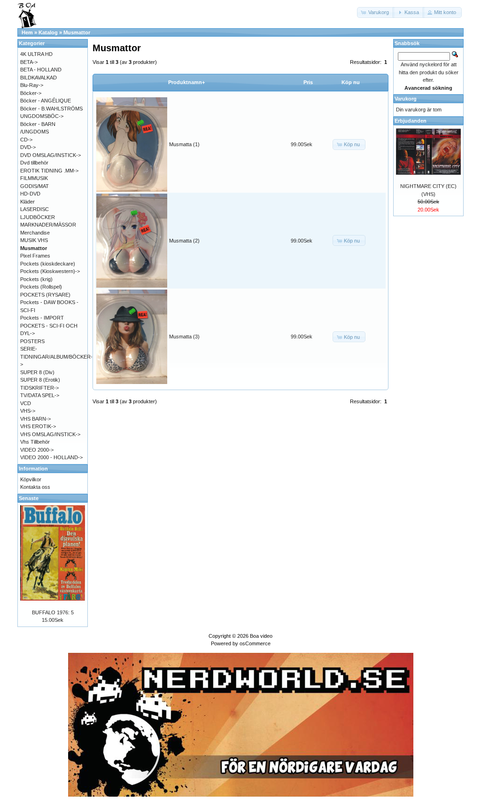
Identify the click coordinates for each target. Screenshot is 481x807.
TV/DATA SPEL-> (39, 395)
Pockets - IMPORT (42, 318)
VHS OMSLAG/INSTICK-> (50, 434)
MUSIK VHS (34, 240)
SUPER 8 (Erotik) (40, 380)
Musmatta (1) (184, 144)
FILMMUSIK (34, 178)
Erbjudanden (411, 121)
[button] (376, 12)
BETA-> (29, 62)
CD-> (26, 139)
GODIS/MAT (34, 186)
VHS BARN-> (35, 419)
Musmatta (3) (184, 336)
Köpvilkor (30, 479)
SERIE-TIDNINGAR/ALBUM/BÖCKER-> (56, 356)
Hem (27, 32)
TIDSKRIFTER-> (39, 388)
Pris (308, 82)
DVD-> (28, 147)
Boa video (261, 636)
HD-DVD (30, 193)
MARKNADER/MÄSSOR (48, 224)
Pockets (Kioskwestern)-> (50, 271)
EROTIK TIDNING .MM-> (49, 170)
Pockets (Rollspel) (41, 287)
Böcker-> (30, 93)
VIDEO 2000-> (37, 450)
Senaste (29, 498)
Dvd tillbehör (34, 162)
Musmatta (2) (184, 240)
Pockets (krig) (36, 279)
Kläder (27, 201)
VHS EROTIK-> (38, 426)
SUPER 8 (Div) (37, 372)
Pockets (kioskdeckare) (47, 263)
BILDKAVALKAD (38, 77)
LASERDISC (34, 209)
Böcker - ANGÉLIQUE (45, 100)
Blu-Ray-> (31, 85)
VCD (25, 403)
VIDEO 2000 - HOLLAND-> (51, 457)
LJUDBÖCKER (37, 217)
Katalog (48, 32)
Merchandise (35, 232)
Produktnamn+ (186, 82)
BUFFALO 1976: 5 (53, 612)
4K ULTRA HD (36, 54)
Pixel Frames (35, 256)
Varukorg (406, 99)
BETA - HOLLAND (41, 69)
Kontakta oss (35, 487)
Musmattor (76, 32)
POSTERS (32, 341)
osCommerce (255, 643)
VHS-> (27, 411)
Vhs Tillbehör (35, 442)
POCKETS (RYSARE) (45, 295)
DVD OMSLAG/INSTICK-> (50, 155)
